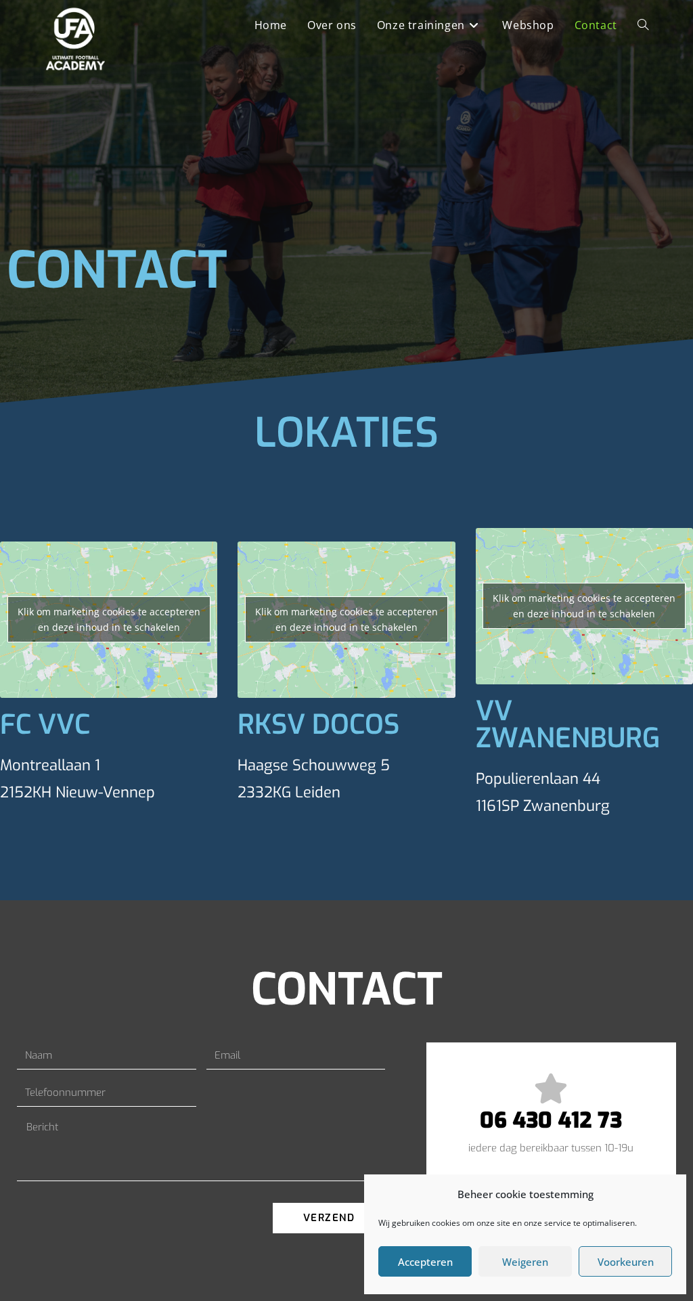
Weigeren (525, 1262)
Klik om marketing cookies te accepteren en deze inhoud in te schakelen (109, 619)
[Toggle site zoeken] (642, 25)
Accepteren (425, 1262)
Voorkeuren (626, 1262)
